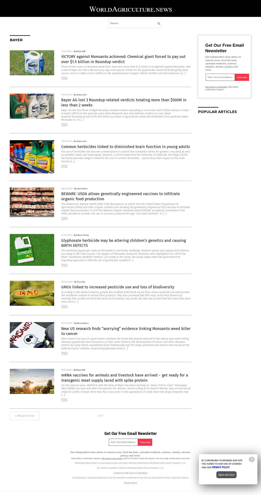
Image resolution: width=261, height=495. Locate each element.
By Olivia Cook (80, 95)
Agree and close (226, 474)
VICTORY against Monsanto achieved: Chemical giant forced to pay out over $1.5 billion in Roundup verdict (123, 59)
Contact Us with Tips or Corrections (131, 473)
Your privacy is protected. (216, 87)
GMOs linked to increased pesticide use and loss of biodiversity (117, 287)
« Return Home (24, 415)
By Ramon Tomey (81, 235)
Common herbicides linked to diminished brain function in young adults (125, 146)
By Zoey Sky (79, 282)
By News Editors (81, 323)
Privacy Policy (130, 482)
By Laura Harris (80, 188)
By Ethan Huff (79, 51)
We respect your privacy (112, 458)
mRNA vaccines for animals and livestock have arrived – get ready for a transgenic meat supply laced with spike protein (124, 378)
